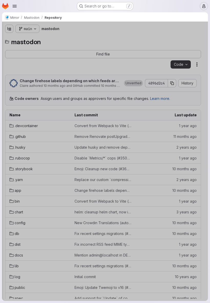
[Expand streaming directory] (9, 188)
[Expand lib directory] (9, 155)
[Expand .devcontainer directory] (9, 48)
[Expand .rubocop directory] (9, 73)
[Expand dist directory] (9, 138)
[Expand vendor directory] (9, 196)
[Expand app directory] (9, 97)
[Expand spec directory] (9, 179)
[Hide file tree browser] (9, 29)
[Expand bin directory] (9, 105)
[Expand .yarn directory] (9, 89)
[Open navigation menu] (14, 6)
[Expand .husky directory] (9, 64)
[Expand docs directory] (9, 147)
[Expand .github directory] (9, 56)
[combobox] (42, 39)
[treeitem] (42, 48)
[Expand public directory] (9, 171)
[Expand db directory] (9, 130)
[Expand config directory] (9, 122)
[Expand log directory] (9, 163)
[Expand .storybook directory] (9, 81)
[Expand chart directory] (9, 114)
